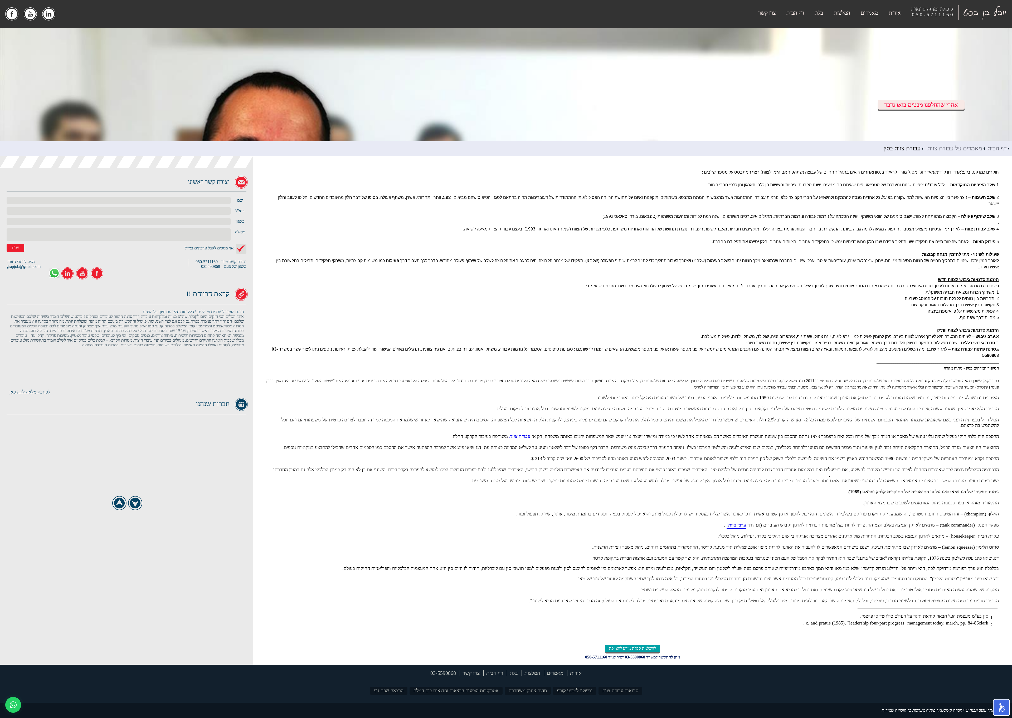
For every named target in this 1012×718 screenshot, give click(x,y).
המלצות (842, 13)
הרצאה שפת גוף (388, 690)
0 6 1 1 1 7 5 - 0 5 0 (932, 14)
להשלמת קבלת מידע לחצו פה (632, 648)
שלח (15, 247)
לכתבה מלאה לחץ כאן (29, 392)
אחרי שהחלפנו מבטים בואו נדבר (921, 104)
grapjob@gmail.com (24, 266)
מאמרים (869, 13)
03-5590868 (635, 657)
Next (135, 503)
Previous (119, 503)
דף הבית (795, 13)
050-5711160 (596, 657)
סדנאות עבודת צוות (620, 690)
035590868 (210, 266)
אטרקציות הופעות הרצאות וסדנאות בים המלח (456, 690)
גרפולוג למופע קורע (574, 690)
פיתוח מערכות (923, 710)
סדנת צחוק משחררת (528, 690)
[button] (1001, 707)
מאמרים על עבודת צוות (954, 148)
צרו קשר (767, 13)
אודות (895, 13)
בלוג (819, 13)
